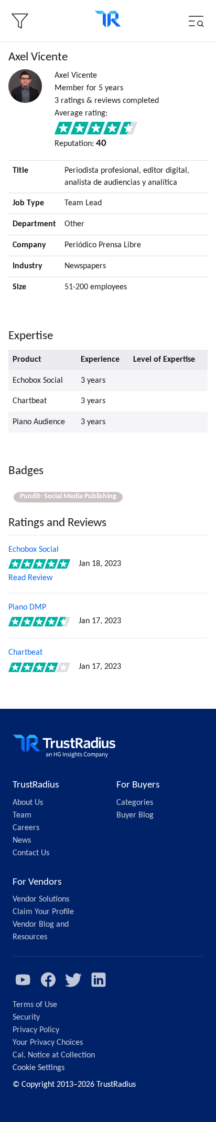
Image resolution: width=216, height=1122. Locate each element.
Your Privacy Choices (48, 1043)
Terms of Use (35, 1005)
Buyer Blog (135, 815)
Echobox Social (33, 550)
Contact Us (31, 853)
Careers (26, 828)
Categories (134, 803)
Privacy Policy (36, 1030)
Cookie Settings (38, 1068)
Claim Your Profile (43, 912)
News (22, 840)
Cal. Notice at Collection (54, 1055)
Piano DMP (27, 607)
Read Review (30, 578)
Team (22, 815)
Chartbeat (25, 652)
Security (26, 1017)
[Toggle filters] (19, 21)
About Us (28, 803)
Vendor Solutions (41, 899)
